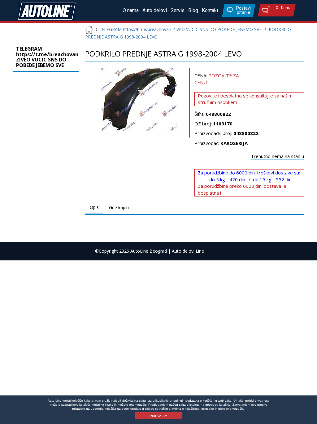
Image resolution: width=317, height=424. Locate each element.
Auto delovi (154, 10)
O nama (131, 10)
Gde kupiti (119, 207)
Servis (178, 10)
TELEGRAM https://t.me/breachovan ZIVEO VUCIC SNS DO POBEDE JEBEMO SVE (180, 29)
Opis (94, 207)
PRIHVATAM (158, 415)
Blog (193, 10)
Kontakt (210, 10)
